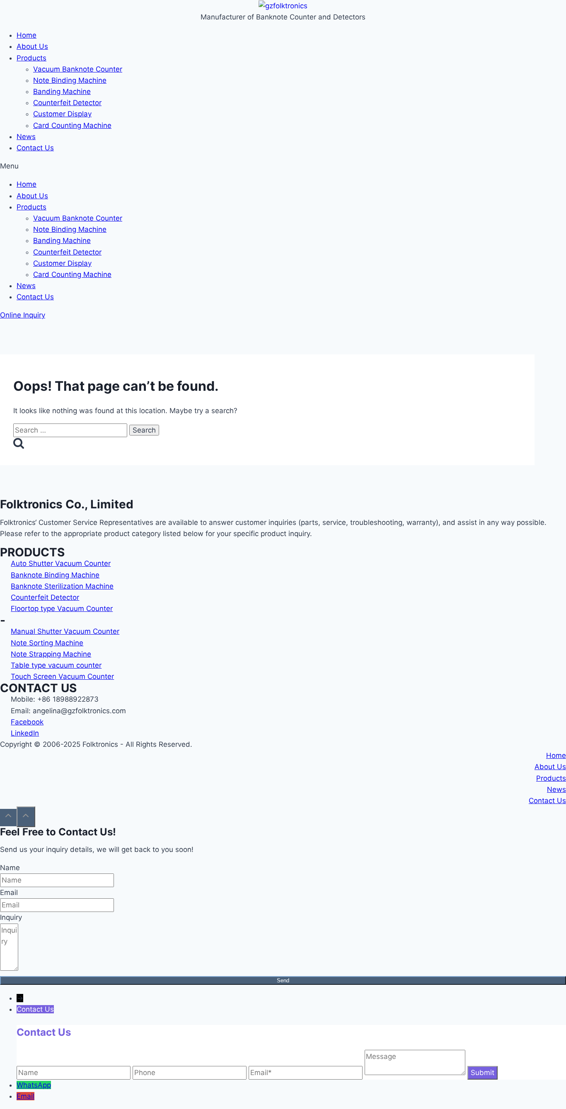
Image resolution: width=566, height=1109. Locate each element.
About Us (32, 46)
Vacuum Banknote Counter (77, 69)
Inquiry (11, 917)
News (26, 136)
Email (9, 892)
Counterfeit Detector (67, 103)
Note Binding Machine (69, 80)
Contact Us (35, 148)
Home (26, 35)
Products (31, 58)
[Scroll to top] (8, 817)
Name (10, 868)
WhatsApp (34, 1085)
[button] (283, 166)
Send (283, 980)
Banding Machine (62, 91)
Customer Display (62, 114)
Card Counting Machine (72, 125)
